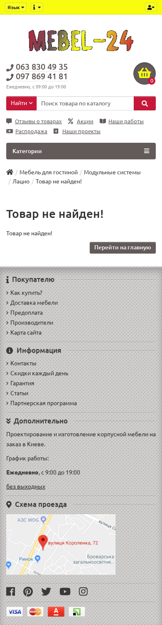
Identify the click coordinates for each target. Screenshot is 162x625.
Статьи (19, 393)
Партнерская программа (43, 403)
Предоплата (26, 312)
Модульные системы (112, 172)
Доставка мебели (34, 302)
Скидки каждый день (39, 373)
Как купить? (26, 292)
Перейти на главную (122, 247)
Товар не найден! (59, 181)
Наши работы (126, 121)
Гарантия (22, 383)
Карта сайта (26, 332)
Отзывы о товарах (38, 121)
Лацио (20, 181)
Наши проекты (81, 131)
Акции (85, 121)
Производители (31, 322)
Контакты (23, 363)
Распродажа (31, 131)
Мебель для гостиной (49, 172)
